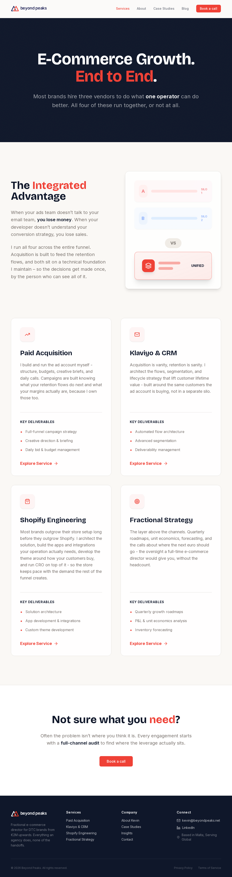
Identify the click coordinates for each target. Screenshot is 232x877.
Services (123, 8)
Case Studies (163, 8)
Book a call (208, 8)
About (141, 8)
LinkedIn (188, 828)
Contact (127, 839)
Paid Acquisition (78, 820)
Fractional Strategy (80, 839)
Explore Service (36, 463)
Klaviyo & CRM (77, 827)
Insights (127, 833)
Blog (185, 8)
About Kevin (130, 820)
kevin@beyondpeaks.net (201, 820)
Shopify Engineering (81, 833)
